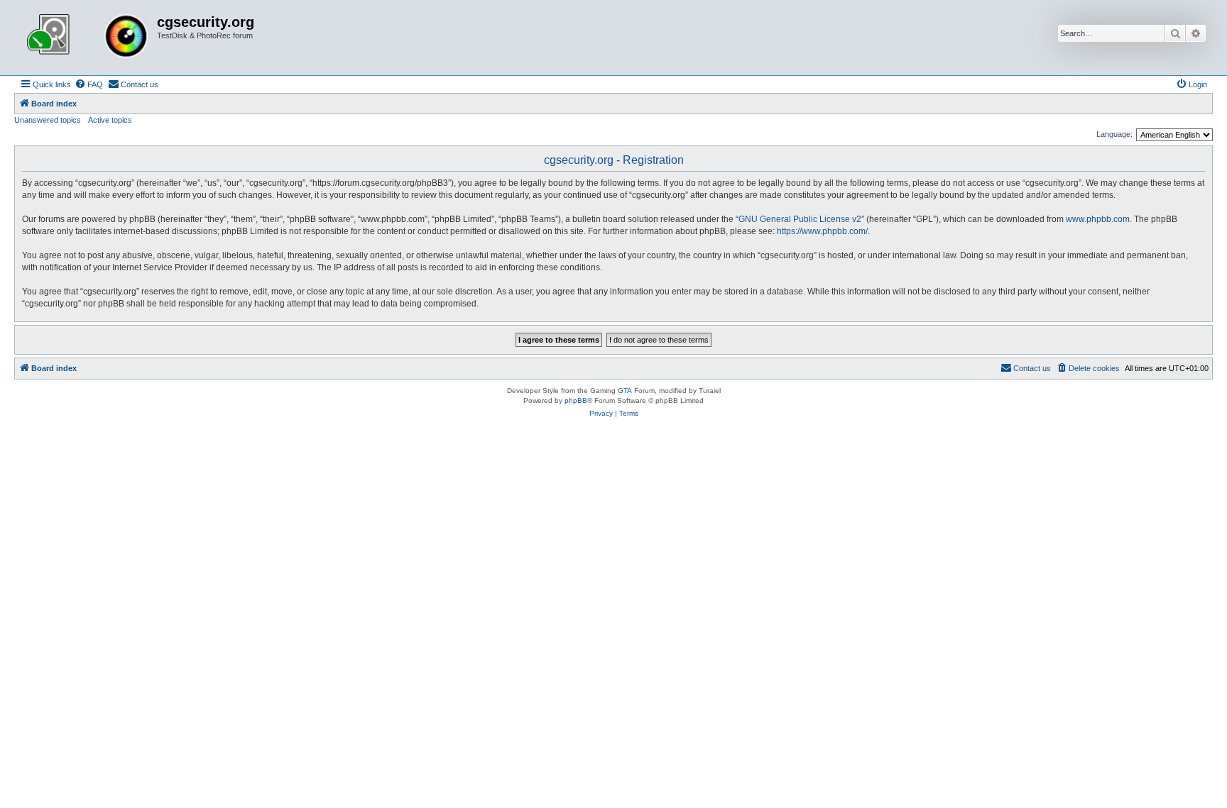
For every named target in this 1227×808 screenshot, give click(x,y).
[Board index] (87, 38)
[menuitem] (89, 84)
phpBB (576, 400)
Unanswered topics (47, 120)
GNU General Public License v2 (799, 219)
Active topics (110, 120)
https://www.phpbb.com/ (822, 231)
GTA (625, 390)
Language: (1114, 134)
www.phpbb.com (1098, 219)
